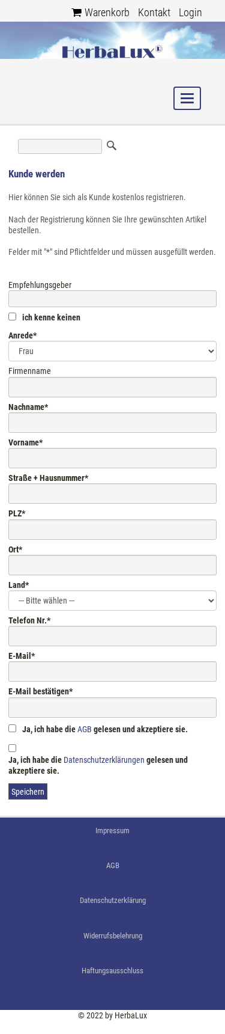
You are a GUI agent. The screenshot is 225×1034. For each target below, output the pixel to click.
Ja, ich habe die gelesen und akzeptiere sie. (105, 729)
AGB (84, 729)
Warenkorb (107, 12)
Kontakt (154, 12)
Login (190, 12)
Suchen (111, 145)
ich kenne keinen (51, 317)
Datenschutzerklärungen (104, 760)
